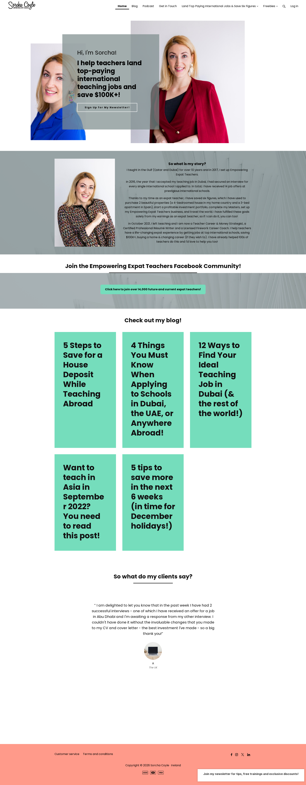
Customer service (67, 754)
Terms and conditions (98, 754)
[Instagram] (236, 755)
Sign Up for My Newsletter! (107, 107)
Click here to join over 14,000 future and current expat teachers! (153, 289)
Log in (294, 6)
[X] (242, 755)
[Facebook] (231, 755)
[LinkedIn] (248, 755)
